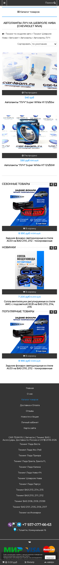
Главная (29, 388)
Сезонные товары (16, 184)
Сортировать (24, 44)
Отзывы (29, 411)
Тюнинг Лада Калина (29, 467)
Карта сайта (29, 428)
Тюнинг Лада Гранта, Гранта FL (29, 461)
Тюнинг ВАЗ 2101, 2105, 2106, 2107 (29, 507)
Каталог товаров (29, 399)
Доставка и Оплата (29, 405)
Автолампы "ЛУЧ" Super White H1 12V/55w (29, 102)
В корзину (30, 228)
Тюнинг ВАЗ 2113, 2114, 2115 (29, 490)
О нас (29, 394)
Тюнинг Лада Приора (29, 455)
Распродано (30, 92)
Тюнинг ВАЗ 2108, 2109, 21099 (29, 501)
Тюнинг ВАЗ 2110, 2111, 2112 (29, 495)
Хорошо (50, 558)
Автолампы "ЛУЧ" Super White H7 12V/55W (29, 165)
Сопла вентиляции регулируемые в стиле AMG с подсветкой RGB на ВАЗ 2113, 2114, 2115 (29, 304)
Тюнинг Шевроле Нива (29, 478)
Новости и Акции (29, 416)
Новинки (9, 247)
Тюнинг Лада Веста (29, 444)
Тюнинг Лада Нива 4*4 (29, 472)
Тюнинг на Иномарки (29, 512)
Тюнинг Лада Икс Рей (29, 450)
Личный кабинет (30, 422)
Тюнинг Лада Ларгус (29, 484)
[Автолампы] (29, 71)
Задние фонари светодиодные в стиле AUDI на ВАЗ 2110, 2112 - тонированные (29, 239)
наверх (50, 562)
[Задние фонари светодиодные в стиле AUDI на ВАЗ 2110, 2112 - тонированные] (29, 207)
